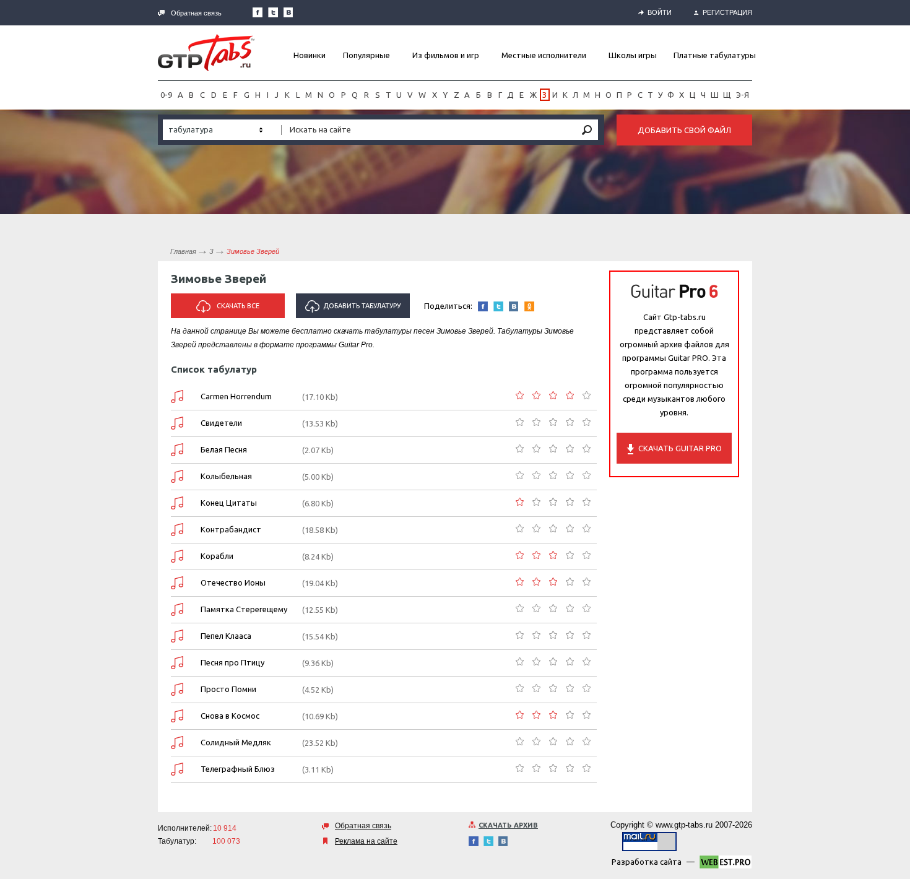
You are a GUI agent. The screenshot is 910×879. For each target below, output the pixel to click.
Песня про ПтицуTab (177, 662)
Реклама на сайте (366, 841)
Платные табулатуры (715, 55)
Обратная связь (196, 13)
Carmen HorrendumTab (177, 396)
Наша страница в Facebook (257, 12)
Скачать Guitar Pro (680, 448)
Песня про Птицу (232, 662)
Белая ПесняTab (177, 449)
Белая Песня (224, 449)
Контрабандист (231, 529)
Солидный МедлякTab (177, 742)
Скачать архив (508, 825)
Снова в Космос (230, 715)
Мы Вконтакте (288, 12)
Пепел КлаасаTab (177, 636)
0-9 (166, 94)
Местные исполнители (543, 55)
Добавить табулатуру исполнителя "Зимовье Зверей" (354, 310)
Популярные (366, 55)
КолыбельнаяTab (177, 476)
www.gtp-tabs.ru (684, 824)
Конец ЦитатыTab (177, 502)
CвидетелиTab (177, 423)
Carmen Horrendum (236, 396)
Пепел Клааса (226, 635)
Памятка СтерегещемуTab (177, 609)
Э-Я (742, 94)
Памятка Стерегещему (244, 609)
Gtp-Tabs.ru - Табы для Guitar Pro (206, 52)
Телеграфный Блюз (238, 768)
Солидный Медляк (236, 742)
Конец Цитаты (229, 502)
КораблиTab (177, 556)
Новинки (309, 55)
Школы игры (633, 55)
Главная (183, 251)
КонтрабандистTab (177, 529)
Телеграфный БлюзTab (177, 769)
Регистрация (727, 12)
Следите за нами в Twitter (273, 12)
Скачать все (238, 306)
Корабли (217, 556)
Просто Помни (228, 689)
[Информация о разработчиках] (726, 864)
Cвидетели (221, 422)
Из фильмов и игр (445, 55)
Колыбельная (226, 476)
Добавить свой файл (684, 130)
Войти (660, 12)
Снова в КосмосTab (177, 715)
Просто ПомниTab (177, 689)
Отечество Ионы (233, 582)
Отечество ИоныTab (177, 582)
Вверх (899, 439)
